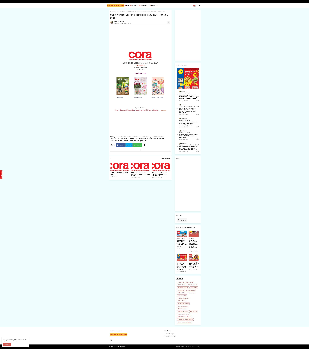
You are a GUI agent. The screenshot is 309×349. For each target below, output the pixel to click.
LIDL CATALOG (189, 282)
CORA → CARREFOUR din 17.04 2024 (119, 173)
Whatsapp (138, 145)
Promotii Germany (171, 336)
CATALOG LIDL (181, 282)
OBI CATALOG (189, 319)
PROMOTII (154, 5)
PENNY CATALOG (181, 285)
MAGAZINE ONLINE (141, 139)
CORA (129, 137)
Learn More (13, 341)
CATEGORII (144, 5)
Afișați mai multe (165, 158)
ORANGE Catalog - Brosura (184, 316)
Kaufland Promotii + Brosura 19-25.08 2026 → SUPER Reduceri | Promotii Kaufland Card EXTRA (188, 148)
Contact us (188, 346)
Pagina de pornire (115, 11)
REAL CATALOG (193, 311)
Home (178, 346)
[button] (200, 5)
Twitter (130, 145)
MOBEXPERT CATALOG (183, 311)
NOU (127, 5)
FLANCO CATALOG (182, 295)
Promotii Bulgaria (170, 334)
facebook (183, 220)
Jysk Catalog (193, 287)
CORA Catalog (146, 137)
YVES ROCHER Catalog (183, 303)
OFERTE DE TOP (128, 141)
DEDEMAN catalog (182, 308)
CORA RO (113, 139)
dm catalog (181, 290)
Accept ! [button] (7, 344)
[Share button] (144, 145)
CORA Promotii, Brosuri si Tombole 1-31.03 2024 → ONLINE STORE (140, 174)
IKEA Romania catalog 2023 (184, 322)
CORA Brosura (136, 137)
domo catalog (190, 293)
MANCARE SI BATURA (117, 141)
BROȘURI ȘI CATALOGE (183, 287)
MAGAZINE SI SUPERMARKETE (155, 139)
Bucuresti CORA (121, 137)
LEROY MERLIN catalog (183, 306)
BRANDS (134, 5)
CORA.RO (163, 110)
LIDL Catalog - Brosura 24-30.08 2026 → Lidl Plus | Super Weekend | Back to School (189, 97)
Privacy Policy (195, 346)
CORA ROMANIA (122, 139)
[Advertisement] (142, 37)
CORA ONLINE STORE (158, 137)
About (182, 346)
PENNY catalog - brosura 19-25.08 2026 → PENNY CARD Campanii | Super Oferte (188, 136)
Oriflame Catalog (190, 290)
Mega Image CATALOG (183, 314)
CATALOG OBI (181, 319)
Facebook (121, 145)
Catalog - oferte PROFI (183, 298)
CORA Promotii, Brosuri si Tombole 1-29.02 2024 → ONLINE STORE (159, 174)
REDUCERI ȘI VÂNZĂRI (125, 11)
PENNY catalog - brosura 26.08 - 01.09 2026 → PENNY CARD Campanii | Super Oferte (188, 123)
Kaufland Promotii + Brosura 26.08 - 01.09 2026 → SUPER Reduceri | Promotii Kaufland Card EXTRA (187, 110)
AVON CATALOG (181, 301)
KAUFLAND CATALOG (192, 285)
